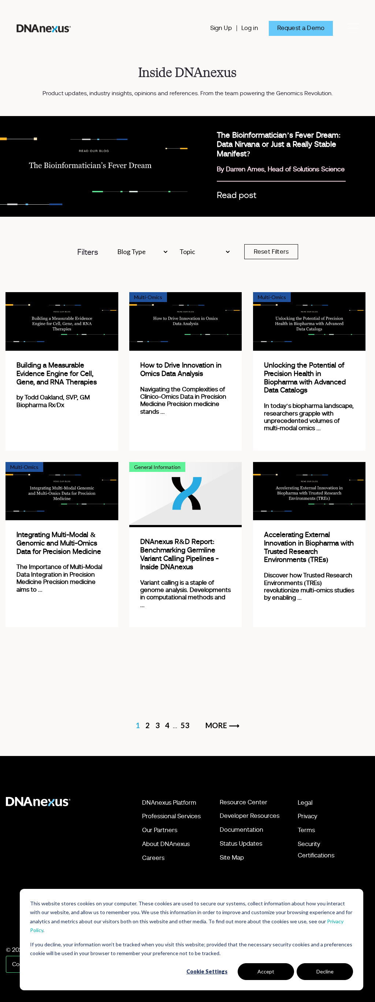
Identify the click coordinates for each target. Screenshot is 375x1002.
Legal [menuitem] (305, 803)
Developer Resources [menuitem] (249, 816)
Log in (249, 28)
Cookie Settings (206, 971)
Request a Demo (300, 28)
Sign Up (221, 28)
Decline (325, 971)
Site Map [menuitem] (232, 857)
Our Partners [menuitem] (159, 830)
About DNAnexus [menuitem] (166, 844)
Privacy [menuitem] (307, 816)
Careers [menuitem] (153, 858)
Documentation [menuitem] (241, 830)
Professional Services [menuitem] (171, 816)
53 (185, 725)
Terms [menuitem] (306, 830)
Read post (236, 195)
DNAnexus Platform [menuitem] (169, 803)
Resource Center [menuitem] (243, 802)
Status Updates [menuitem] (241, 844)
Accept (265, 971)
